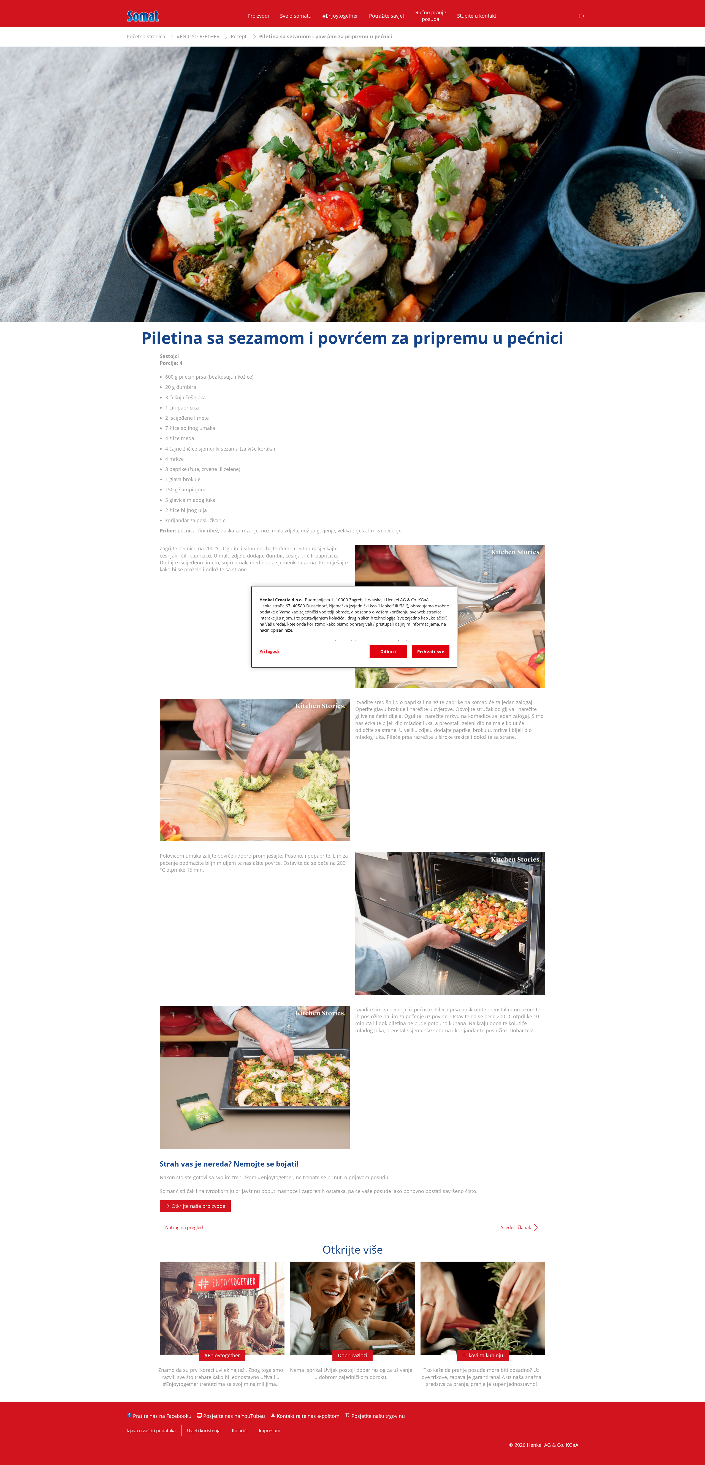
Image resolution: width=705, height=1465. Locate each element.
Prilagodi (269, 651)
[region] (354, 627)
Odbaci (388, 651)
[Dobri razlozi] (352, 1329)
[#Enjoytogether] (222, 1329)
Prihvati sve (430, 651)
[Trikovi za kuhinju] (483, 1329)
